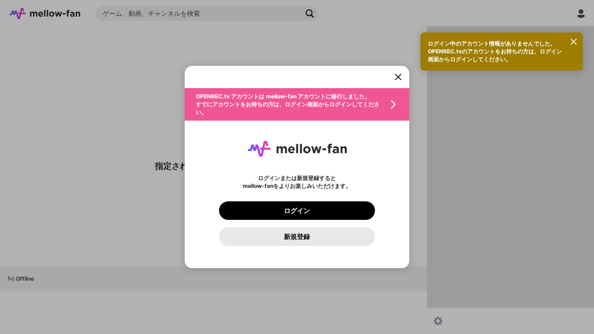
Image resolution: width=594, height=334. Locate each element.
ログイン (297, 210)
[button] (297, 104)
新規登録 (297, 236)
